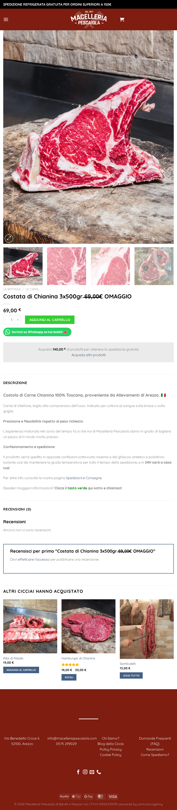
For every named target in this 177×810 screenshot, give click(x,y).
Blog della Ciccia (111, 743)
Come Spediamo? (155, 755)
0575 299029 (66, 743)
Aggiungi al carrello (49, 319)
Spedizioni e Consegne (84, 478)
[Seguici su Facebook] (78, 772)
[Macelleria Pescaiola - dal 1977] (88, 19)
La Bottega (12, 289)
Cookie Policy (110, 755)
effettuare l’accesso (33, 559)
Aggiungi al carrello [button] (21, 669)
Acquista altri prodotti (88, 355)
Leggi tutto (131, 675)
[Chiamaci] (98, 772)
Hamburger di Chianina (78, 658)
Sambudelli (128, 664)
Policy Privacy (111, 749)
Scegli (69, 677)
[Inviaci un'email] (92, 772)
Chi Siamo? (110, 738)
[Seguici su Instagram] (85, 772)
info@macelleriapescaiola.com (72, 738)
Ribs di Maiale (13, 658)
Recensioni (154, 749)
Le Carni (32, 289)
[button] (5, 19)
